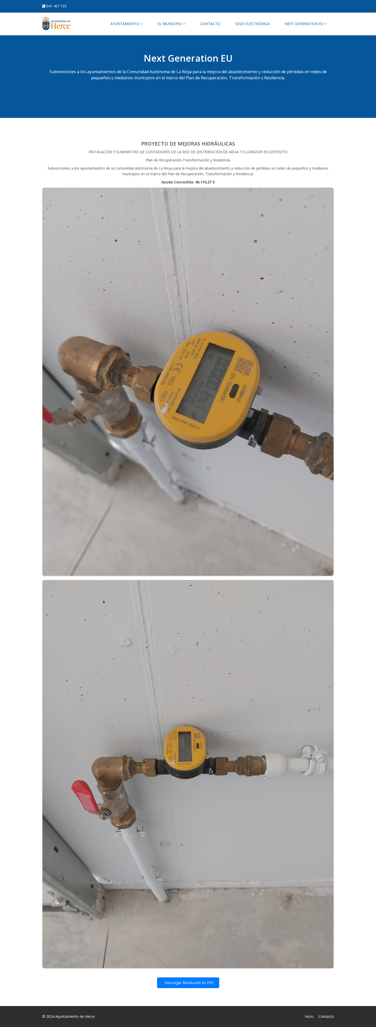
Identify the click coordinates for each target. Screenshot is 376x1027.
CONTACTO (210, 23)
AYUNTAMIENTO (125, 23)
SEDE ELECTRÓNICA (252, 23)
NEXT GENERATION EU (305, 23)
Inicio (309, 1016)
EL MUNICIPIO (170, 23)
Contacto (326, 1016)
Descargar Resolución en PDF (188, 982)
